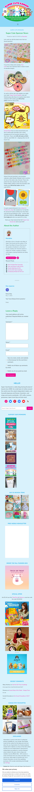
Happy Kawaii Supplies (16, 95)
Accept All (17, 780)
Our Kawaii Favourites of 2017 (22, 696)
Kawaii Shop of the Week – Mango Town (19, 690)
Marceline (24, 36)
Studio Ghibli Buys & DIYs (14, 268)
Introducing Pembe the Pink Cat (16, 271)
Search (29, 408)
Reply (7, 302)
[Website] (18, 258)
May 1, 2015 (9, 295)
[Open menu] (18, 24)
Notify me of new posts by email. (17, 371)
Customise (17, 784)
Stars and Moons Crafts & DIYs (15, 266)
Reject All (17, 789)
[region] (17, 779)
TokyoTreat (15, 597)
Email (8, 350)
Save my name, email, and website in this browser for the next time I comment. (18, 360)
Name (8, 342)
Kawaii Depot (7, 131)
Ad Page (7, 763)
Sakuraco (21, 597)
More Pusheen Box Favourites (15, 264)
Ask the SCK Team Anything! (15, 270)
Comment (9, 322)
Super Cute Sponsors (17, 30)
